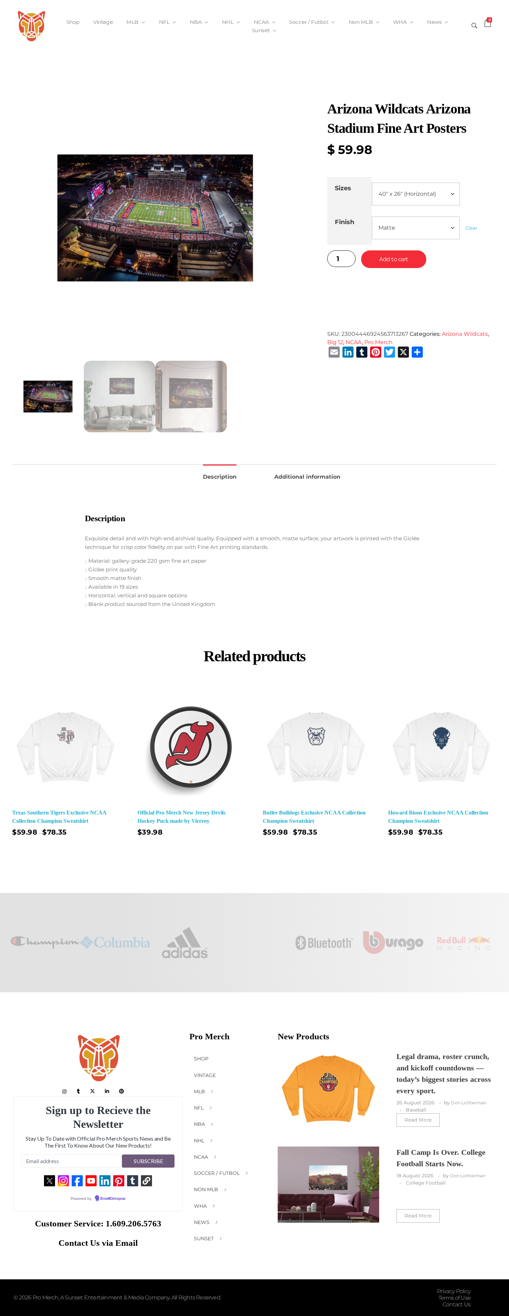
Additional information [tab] (307, 476)
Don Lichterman (468, 1102)
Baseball (416, 1110)
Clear (471, 228)
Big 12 (335, 342)
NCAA (354, 342)
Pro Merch (378, 342)
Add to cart (393, 259)
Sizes (343, 188)
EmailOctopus (112, 1198)
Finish (344, 222)
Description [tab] (219, 476)
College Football (426, 1183)
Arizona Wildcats (465, 334)
